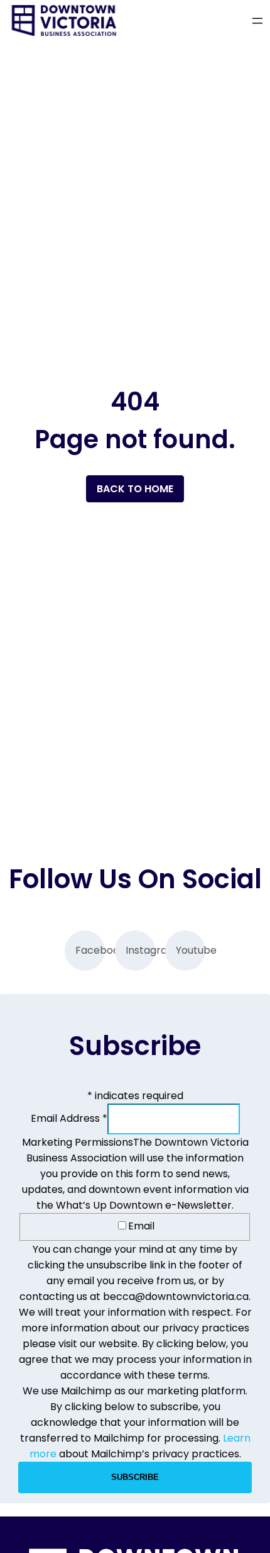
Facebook (90, 950)
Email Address (69, 1118)
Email (141, 1226)
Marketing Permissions (77, 1142)
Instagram (140, 950)
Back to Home (135, 489)
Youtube (190, 950)
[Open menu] (257, 20)
